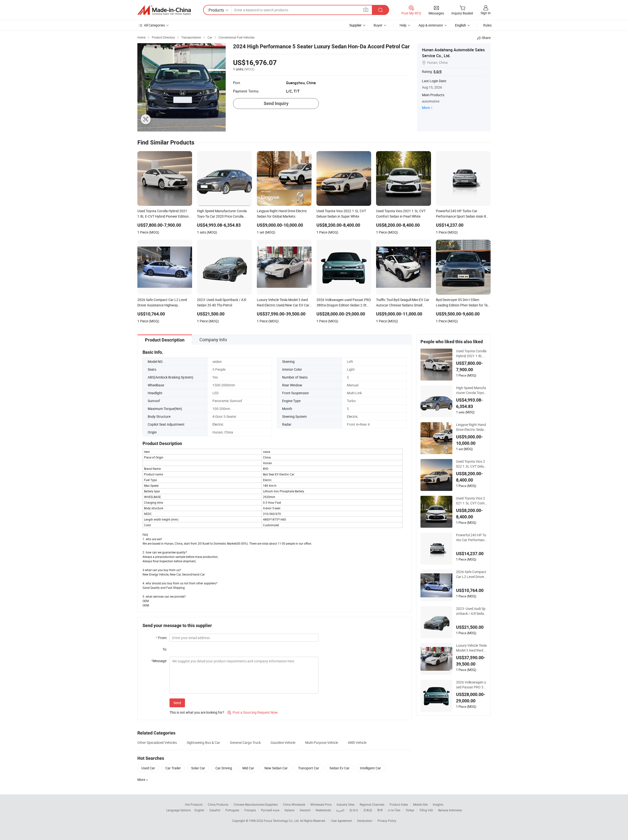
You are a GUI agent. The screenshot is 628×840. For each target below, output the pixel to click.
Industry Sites (345, 804)
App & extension (431, 25)
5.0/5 (437, 72)
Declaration (364, 821)
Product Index (399, 804)
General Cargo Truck (245, 742)
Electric (352, 416)
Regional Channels (372, 804)
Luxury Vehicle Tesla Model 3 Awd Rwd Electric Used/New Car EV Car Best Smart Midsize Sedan (471, 648)
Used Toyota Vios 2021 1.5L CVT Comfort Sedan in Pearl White (471, 501)
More (426, 107)
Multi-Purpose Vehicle (321, 742)
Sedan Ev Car (339, 768)
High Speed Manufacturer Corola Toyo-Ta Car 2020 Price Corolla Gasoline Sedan (471, 390)
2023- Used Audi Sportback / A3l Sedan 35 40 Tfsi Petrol (471, 611)
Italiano (290, 810)
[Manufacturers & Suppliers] (164, 10)
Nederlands (323, 810)
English (199, 810)
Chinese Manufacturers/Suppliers (256, 804)
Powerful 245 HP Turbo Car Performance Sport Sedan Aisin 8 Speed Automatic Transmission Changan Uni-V (471, 537)
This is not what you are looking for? (197, 712)
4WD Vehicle (357, 742)
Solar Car (198, 768)
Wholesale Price (320, 804)
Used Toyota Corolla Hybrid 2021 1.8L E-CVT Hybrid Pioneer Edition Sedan (471, 353)
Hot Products (194, 804)
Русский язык (270, 810)
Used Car (148, 768)
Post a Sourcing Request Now (252, 712)
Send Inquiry (276, 103)
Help (403, 25)
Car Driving (223, 768)
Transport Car (308, 768)
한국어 (353, 810)
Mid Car (248, 768)
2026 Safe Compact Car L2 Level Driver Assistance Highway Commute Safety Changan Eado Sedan (471, 574)
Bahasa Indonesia (450, 810)
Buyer (378, 25)
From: (161, 637)
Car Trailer (173, 768)
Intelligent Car (370, 768)
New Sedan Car (276, 768)
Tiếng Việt (426, 810)
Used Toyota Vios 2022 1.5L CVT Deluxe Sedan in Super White (471, 464)
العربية (340, 810)
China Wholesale (294, 804)
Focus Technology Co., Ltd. (282, 821)
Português (232, 810)
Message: (159, 660)
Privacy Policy (387, 821)
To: (165, 649)
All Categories (154, 25)
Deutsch (305, 810)
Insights (438, 804)
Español (214, 810)
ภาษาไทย (394, 810)
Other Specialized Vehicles (157, 742)
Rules (487, 25)
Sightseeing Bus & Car (203, 742)
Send (177, 702)
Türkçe (410, 810)
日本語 (367, 810)
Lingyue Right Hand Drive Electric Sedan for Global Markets (471, 427)
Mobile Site (420, 804)
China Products (218, 804)
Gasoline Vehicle (283, 742)
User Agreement (341, 821)
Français (250, 810)
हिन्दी (380, 810)
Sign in (486, 13)
